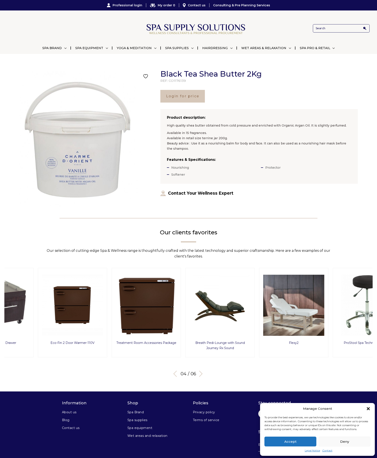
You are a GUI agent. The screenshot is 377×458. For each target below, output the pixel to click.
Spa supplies (137, 420)
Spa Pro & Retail (315, 48)
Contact (327, 450)
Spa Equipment (89, 48)
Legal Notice (312, 450)
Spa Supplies (177, 48)
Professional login (127, 5)
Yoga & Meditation (134, 48)
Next (199, 374)
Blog (66, 420)
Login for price (182, 96)
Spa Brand (52, 48)
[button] (368, 409)
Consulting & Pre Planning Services (241, 5)
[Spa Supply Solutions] (195, 28)
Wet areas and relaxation (147, 436)
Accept (290, 441)
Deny (344, 441)
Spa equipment (139, 428)
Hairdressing (215, 48)
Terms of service (206, 420)
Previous (176, 374)
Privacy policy (204, 412)
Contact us (197, 5)
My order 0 (166, 5)
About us (69, 412)
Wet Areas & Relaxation (263, 48)
